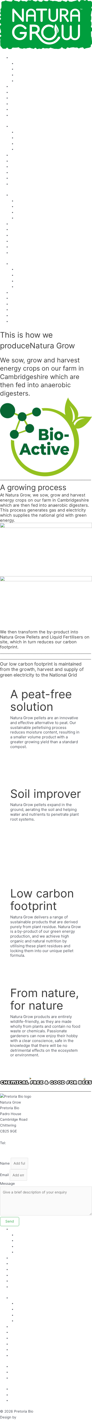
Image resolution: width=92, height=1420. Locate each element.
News (15, 109)
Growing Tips (26, 75)
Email (4, 1175)
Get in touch (20, 104)
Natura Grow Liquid (32, 63)
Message (7, 1183)
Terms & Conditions (26, 1366)
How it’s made (27, 81)
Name (5, 1163)
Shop (14, 115)
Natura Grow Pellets (32, 69)
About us (17, 98)
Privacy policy (22, 1372)
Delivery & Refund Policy (30, 1378)
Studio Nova (27, 1417)
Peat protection (23, 92)
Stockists (18, 86)
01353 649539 (19, 1143)
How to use (19, 57)
